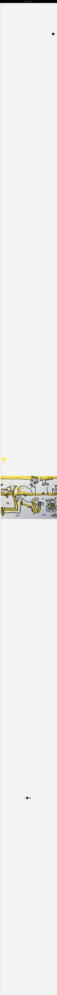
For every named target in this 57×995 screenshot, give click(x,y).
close (53, 34)
